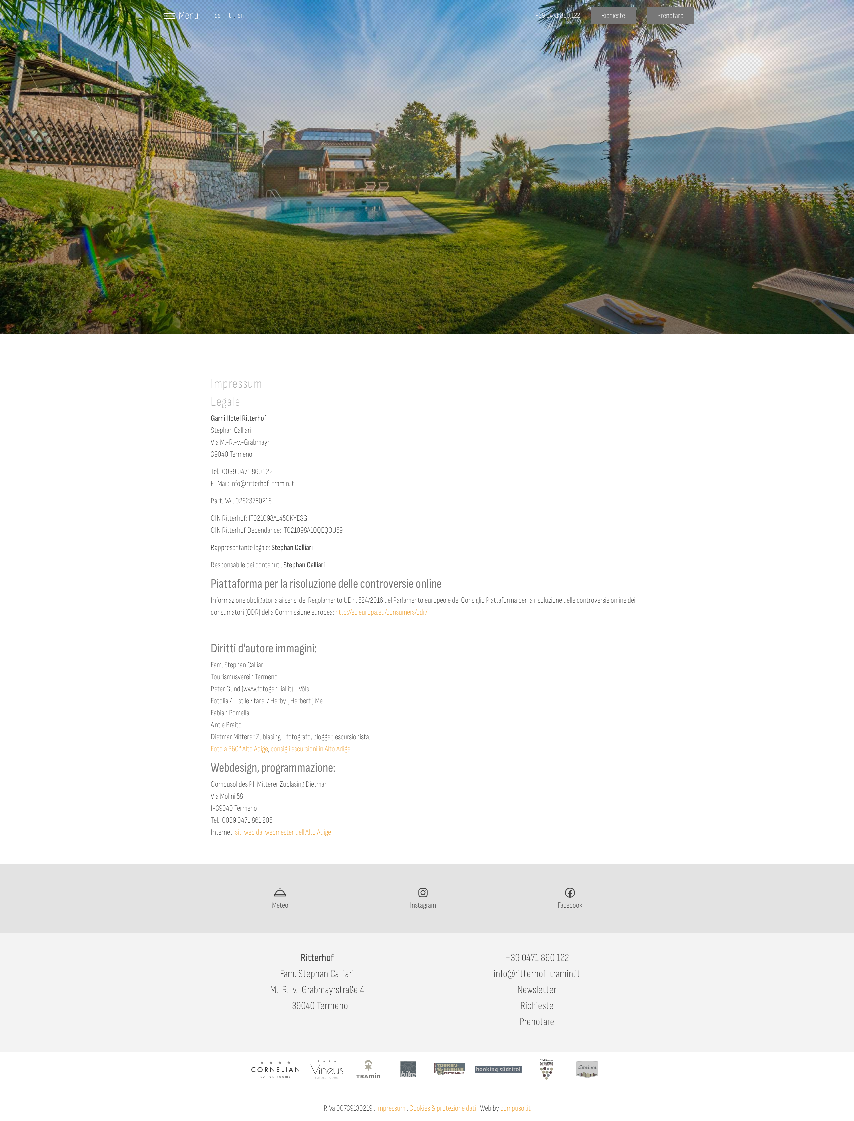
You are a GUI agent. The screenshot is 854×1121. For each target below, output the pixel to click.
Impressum (390, 1108)
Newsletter (537, 989)
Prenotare (537, 1021)
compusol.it (515, 1108)
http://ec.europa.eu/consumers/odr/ (381, 612)
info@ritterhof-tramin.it (537, 973)
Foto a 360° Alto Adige (239, 749)
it (229, 15)
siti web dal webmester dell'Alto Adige (283, 832)
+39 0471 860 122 (537, 957)
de (218, 15)
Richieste (537, 1005)
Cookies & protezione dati (442, 1108)
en (241, 15)
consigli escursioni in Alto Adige (310, 749)
